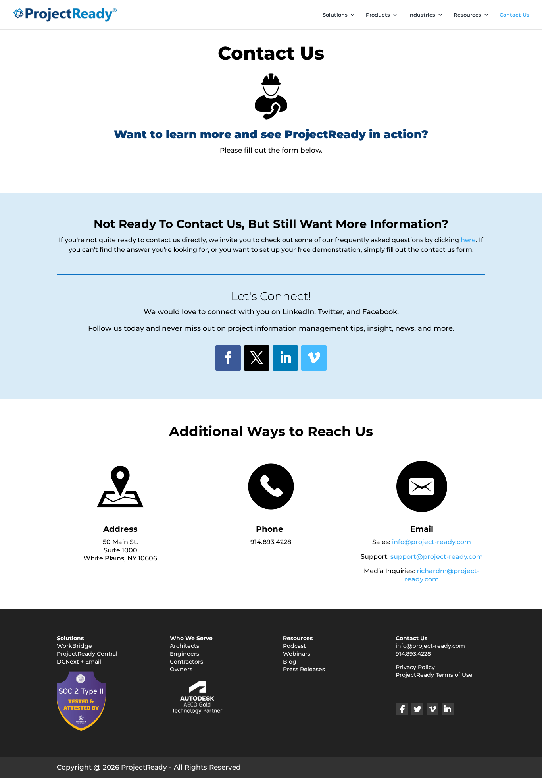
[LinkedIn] (448, 709)
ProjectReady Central (87, 653)
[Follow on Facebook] (228, 358)
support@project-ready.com (436, 556)
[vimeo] (432, 709)
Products (378, 15)
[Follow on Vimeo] (314, 358)
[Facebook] (402, 709)
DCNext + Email (79, 661)
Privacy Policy (415, 667)
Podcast (294, 645)
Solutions (335, 15)
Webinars (296, 653)
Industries (421, 15)
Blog (289, 661)
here (468, 240)
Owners (181, 669)
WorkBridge (74, 645)
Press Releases (304, 669)
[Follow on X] (256, 358)
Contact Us (514, 15)
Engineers (184, 653)
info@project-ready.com (431, 542)
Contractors (186, 661)
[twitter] (417, 709)
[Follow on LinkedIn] (285, 358)
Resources (467, 15)
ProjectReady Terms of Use (434, 674)
